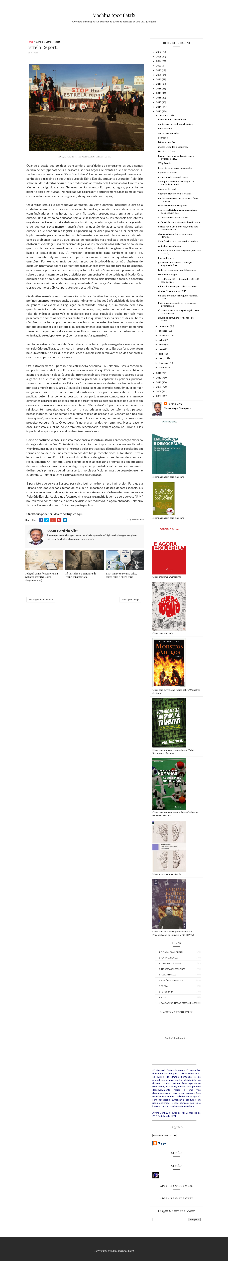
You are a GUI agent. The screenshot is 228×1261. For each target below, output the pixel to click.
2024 (159, 61)
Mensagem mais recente (41, 599)
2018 (159, 88)
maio (161, 349)
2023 (159, 65)
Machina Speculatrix (114, 15)
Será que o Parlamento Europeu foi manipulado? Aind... (176, 183)
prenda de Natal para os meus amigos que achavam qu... (177, 211)
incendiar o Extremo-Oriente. (173, 119)
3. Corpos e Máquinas (170, 963)
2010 (159, 382)
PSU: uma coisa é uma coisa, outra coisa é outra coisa (121, 575)
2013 (159, 111)
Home (30, 41)
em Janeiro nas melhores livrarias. (175, 123)
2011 (159, 377)
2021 (159, 74)
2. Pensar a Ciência (168, 958)
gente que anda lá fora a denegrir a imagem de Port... (176, 264)
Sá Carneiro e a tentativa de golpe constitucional (80, 575)
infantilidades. (165, 128)
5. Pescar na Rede (167, 974)
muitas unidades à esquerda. (173, 146)
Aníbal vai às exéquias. (169, 246)
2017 (159, 93)
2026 (159, 51)
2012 (159, 373)
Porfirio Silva (175, 403)
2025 (159, 56)
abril (161, 353)
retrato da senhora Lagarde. (172, 205)
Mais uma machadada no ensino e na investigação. (177, 304)
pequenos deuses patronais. (173, 177)
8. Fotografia (166, 992)
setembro (164, 335)
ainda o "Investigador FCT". (172, 291)
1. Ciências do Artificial (171, 952)
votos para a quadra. (168, 133)
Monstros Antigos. (168, 274)
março (162, 358)
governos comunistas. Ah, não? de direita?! (176, 319)
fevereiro (164, 362)
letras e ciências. (166, 142)
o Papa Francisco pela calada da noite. (177, 286)
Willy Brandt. (164, 163)
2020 (159, 79)
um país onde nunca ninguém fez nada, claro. (178, 297)
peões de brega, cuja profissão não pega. (179, 222)
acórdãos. (163, 137)
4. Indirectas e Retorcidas (172, 969)
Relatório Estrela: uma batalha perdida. (178, 241)
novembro (164, 326)
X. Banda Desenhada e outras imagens (179, 1003)
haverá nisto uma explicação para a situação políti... (176, 157)
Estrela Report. (166, 257)
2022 (159, 70)
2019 (159, 83)
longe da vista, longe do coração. (175, 167)
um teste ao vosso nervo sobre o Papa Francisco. (178, 199)
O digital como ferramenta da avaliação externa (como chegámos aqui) (41, 577)
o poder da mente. (167, 172)
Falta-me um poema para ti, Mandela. (177, 269)
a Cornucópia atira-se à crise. (173, 217)
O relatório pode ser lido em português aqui (54, 514)
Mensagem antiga (130, 599)
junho (162, 344)
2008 (159, 391)
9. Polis (39, 41)
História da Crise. (167, 151)
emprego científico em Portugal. (174, 193)
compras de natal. (167, 189)
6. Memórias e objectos (171, 980)
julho (161, 339)
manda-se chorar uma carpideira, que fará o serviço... (179, 252)
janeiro (162, 367)
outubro (163, 330)
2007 (159, 396)
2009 (159, 386)
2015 (159, 102)
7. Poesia (163, 986)
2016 (159, 97)
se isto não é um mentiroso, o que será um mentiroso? (178, 228)
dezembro (164, 115)
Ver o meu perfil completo (177, 408)
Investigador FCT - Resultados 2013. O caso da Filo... (178, 280)
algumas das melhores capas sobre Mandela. (176, 235)
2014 (159, 106)
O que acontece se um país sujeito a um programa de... (178, 312)
